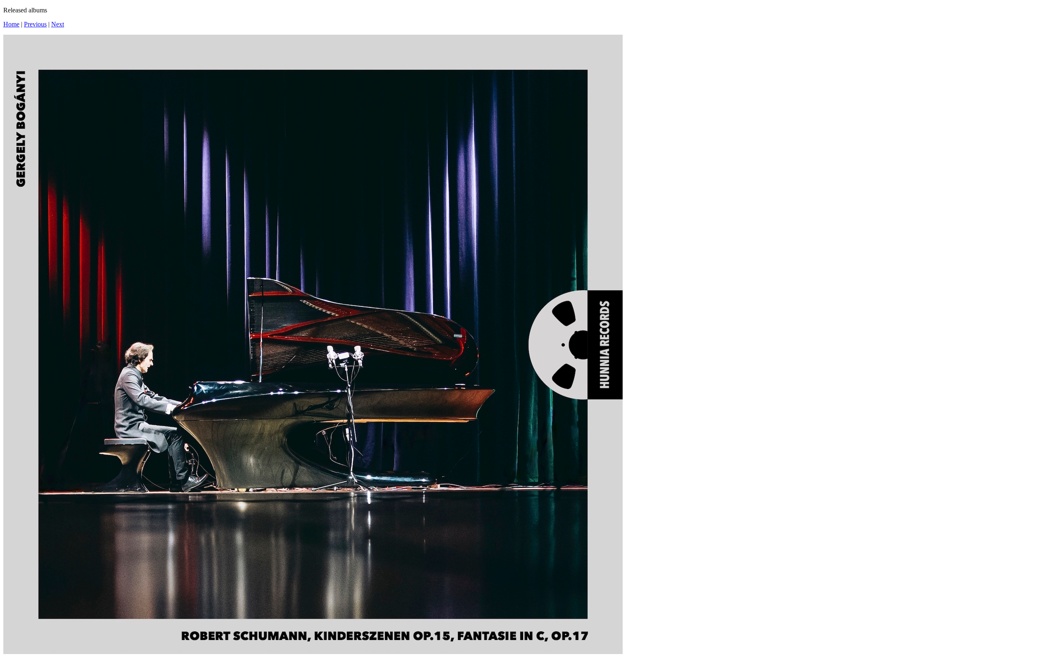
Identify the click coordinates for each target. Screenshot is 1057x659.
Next (57, 24)
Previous (35, 24)
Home (11, 24)
